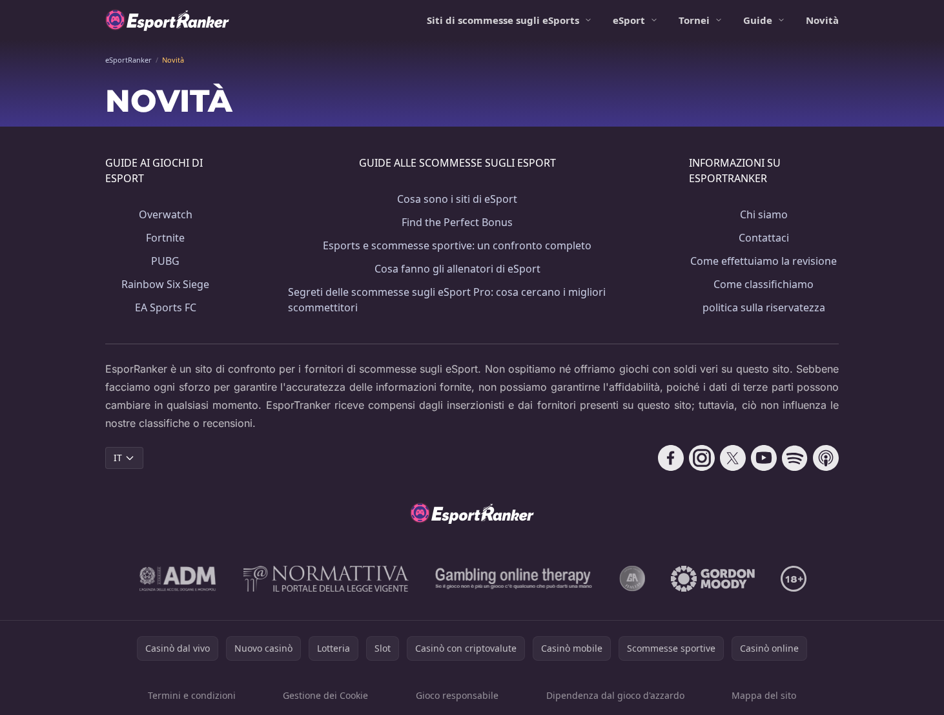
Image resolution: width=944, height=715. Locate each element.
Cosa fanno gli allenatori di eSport (457, 269)
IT (118, 457)
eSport (629, 20)
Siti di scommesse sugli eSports (503, 20)
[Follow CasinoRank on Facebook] (671, 458)
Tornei (694, 20)
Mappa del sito (764, 695)
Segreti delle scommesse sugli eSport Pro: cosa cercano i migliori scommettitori (447, 300)
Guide (757, 20)
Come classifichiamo (763, 284)
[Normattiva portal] (326, 579)
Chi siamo (764, 214)
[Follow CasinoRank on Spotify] (795, 458)
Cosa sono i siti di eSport (457, 199)
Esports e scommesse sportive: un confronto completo (457, 245)
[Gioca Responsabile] (514, 579)
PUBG (165, 261)
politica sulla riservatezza (764, 307)
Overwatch (165, 214)
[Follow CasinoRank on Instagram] (702, 458)
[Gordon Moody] (713, 579)
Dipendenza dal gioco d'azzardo (615, 695)
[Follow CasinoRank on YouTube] (764, 458)
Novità (822, 20)
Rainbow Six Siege (165, 284)
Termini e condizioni (192, 695)
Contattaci (764, 238)
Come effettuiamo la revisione (763, 261)
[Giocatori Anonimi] (632, 579)
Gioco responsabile (457, 695)
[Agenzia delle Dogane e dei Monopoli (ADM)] (178, 579)
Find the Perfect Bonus (457, 222)
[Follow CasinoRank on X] (733, 458)
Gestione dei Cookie (325, 695)
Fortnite (165, 238)
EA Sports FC (165, 307)
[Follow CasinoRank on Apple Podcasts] (826, 458)
